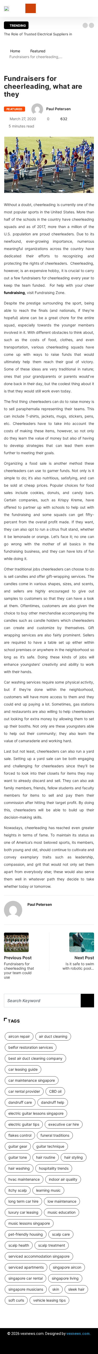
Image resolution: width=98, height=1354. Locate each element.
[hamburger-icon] (89, 1347)
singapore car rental (25, 1278)
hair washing (19, 1168)
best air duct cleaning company (35, 1058)
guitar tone (17, 1157)
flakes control (19, 1135)
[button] (85, 25)
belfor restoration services (30, 1047)
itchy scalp (17, 1190)
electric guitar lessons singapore (36, 1113)
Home (15, 51)
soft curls (16, 1300)
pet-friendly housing (25, 1234)
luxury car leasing (23, 1212)
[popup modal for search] (92, 8)
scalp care (61, 1234)
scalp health (18, 1245)
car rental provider (24, 1091)
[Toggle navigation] (30, 8)
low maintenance (62, 1201)
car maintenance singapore (31, 1080)
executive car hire (63, 1124)
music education (62, 1212)
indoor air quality (63, 1179)
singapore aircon (67, 1267)
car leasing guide (23, 1069)
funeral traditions (55, 1135)
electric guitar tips (23, 1124)
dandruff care (20, 1102)
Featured (37, 51)
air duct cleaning (53, 1036)
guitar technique (50, 1146)
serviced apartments (26, 1267)
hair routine (45, 1157)
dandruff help (52, 1102)
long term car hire (23, 1201)
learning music (48, 1190)
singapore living (65, 1278)
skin (55, 1289)
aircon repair (19, 1036)
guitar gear (17, 1146)
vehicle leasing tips (49, 1300)
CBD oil (55, 1091)
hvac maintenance (24, 1179)
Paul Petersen (58, 109)
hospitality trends (53, 1168)
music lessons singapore (29, 1223)
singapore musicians (25, 1289)
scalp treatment (51, 1245)
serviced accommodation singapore (39, 1256)
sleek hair (76, 1289)
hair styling (73, 1157)
